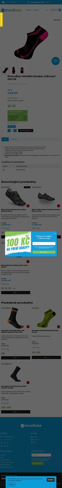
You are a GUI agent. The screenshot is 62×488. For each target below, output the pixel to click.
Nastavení (11, 484)
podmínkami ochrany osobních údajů (46, 247)
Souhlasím (50, 480)
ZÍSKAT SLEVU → (44, 252)
